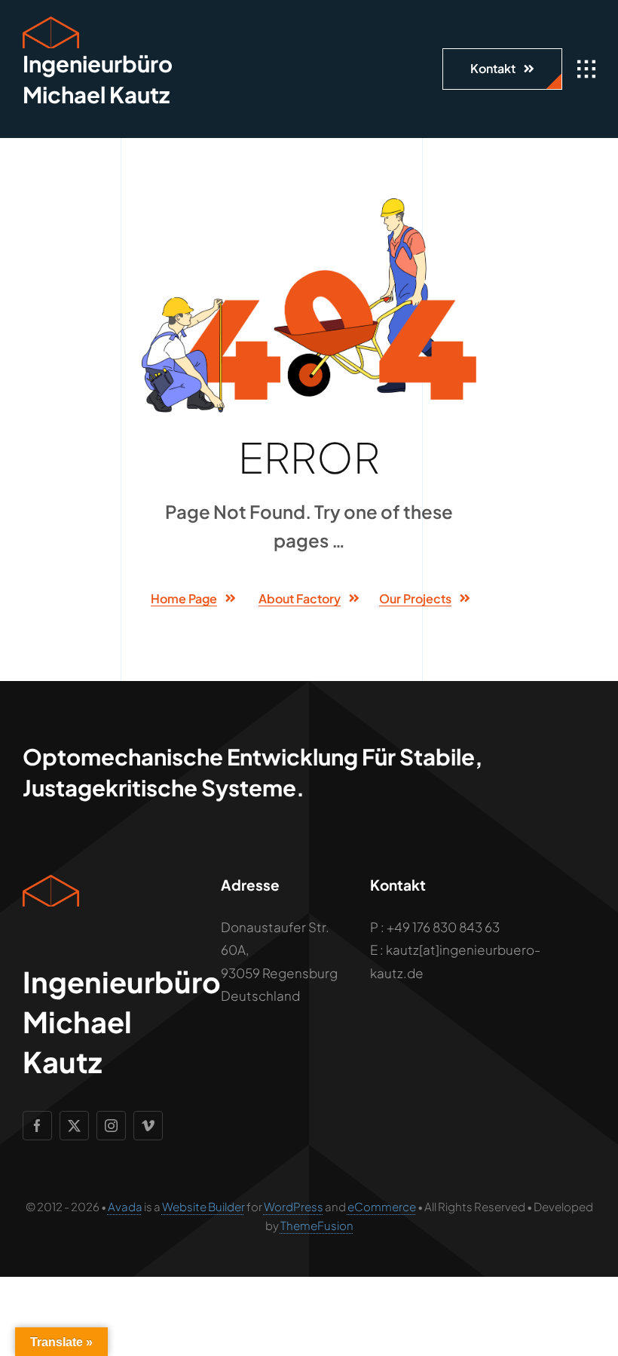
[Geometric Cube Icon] (51, 22)
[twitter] (74, 1125)
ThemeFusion (316, 1225)
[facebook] (37, 1125)
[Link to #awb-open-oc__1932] (586, 69)
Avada (125, 1206)
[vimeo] (148, 1125)
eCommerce (381, 1206)
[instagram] (111, 1125)
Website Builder (203, 1206)
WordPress (293, 1206)
